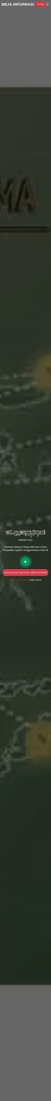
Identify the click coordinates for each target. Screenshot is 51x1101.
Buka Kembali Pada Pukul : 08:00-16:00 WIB (25, 572)
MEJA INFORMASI (18, 4)
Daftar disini (35, 580)
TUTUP (40, 4)
